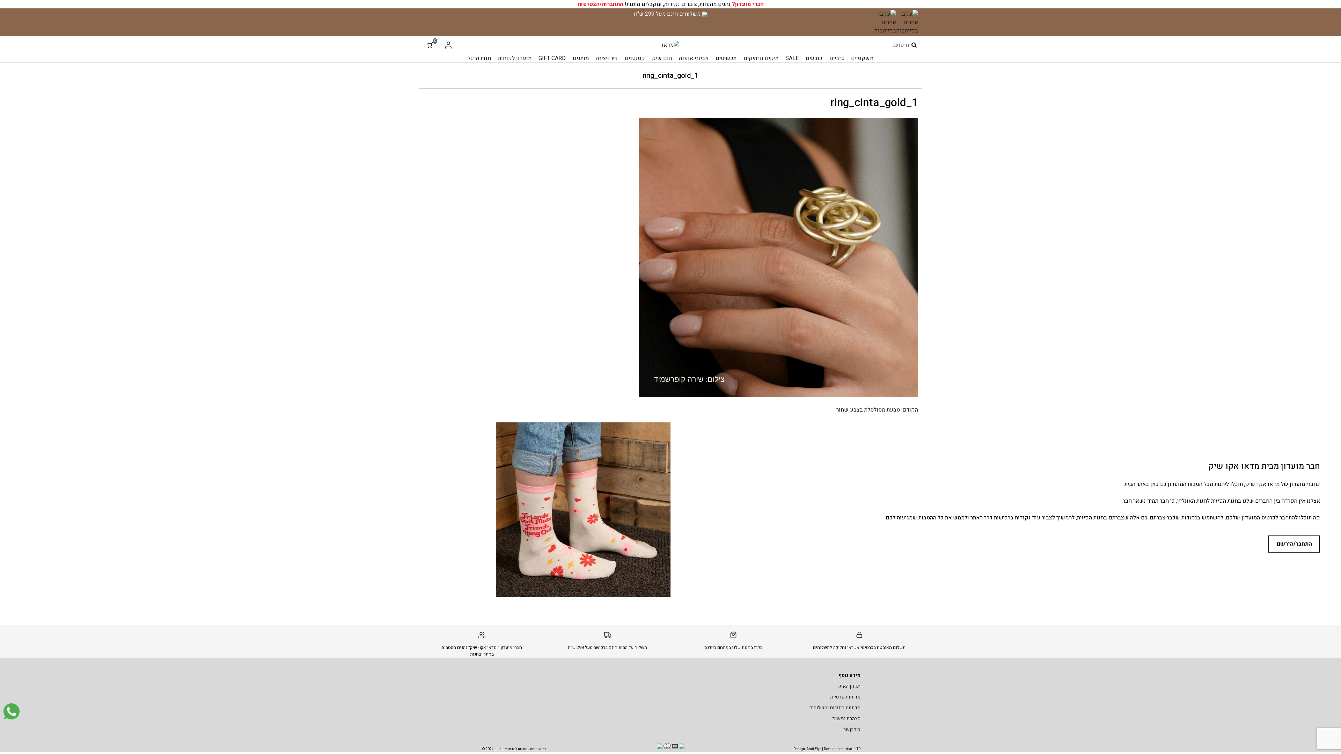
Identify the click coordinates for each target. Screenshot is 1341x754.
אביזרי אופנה (694, 58)
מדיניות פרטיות (845, 697)
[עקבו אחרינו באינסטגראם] (885, 22)
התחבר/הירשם (1294, 544)
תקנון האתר (848, 686)
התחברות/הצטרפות (600, 4)
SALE (792, 58)
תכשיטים (726, 58)
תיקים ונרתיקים (760, 58)
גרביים (836, 58)
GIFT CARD (552, 58)
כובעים (814, 58)
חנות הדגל (479, 58)
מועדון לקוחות (515, 58)
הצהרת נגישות (846, 718)
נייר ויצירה (607, 58)
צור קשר (851, 729)
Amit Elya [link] (813, 749)
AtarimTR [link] (853, 749)
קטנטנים (635, 58)
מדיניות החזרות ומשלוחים (834, 707)
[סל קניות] (430, 45)
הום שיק (662, 58)
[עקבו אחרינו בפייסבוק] (907, 22)
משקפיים (862, 58)
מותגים (581, 58)
